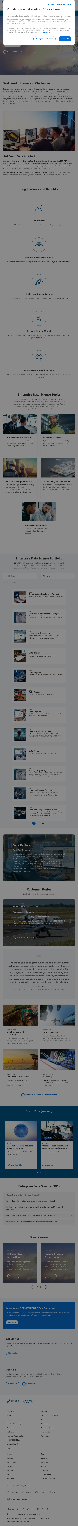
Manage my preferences (44, 39)
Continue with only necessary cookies (59, 4)
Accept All (65, 39)
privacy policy (45, 32)
